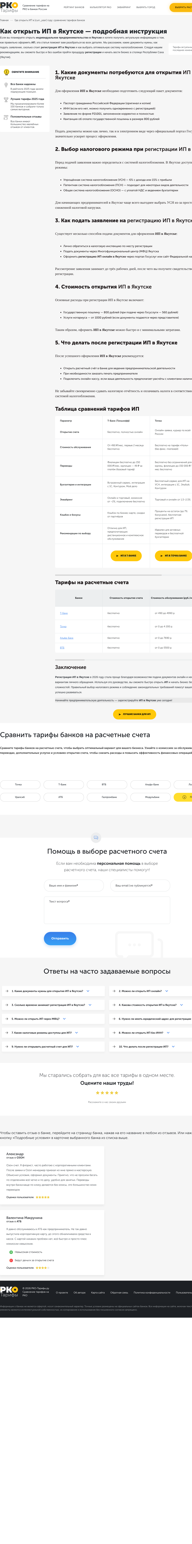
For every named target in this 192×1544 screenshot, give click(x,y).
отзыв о (15, 1157)
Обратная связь (119, 1292)
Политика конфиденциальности (152, 1292)
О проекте (62, 1292)
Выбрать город (145, 7)
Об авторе (80, 1292)
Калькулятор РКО (100, 7)
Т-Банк (64, 613)
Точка (63, 626)
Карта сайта (98, 1292)
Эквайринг (124, 7)
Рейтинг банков (74, 7)
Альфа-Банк (66, 638)
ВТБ (62, 647)
